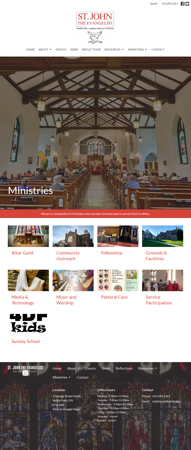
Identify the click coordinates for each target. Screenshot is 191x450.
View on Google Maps (66, 409)
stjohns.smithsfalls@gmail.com (167, 401)
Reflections (91, 49)
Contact (158, 49)
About (43, 49)
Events (61, 49)
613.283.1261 (170, 3)
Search (153, 3)
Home (30, 49)
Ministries (136, 49)
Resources (112, 49)
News (74, 49)
